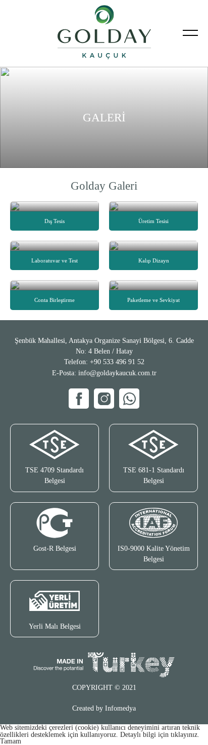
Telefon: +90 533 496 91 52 (104, 362)
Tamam (10, 741)
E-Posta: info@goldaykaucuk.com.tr (104, 373)
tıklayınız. (185, 734)
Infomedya (120, 708)
